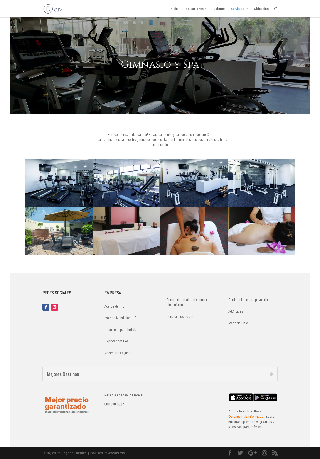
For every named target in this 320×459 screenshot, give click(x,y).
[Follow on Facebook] (45, 307)
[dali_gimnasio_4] (194, 206)
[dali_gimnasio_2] (59, 206)
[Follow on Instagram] (54, 307)
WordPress (116, 453)
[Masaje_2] (261, 254)
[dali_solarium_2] (59, 254)
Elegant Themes (74, 453)
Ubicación (261, 9)
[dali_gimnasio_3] (126, 206)
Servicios (237, 9)
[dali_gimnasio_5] (261, 206)
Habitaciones (194, 9)
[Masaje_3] (194, 254)
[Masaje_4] (126, 254)
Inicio (174, 9)
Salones (219, 9)
